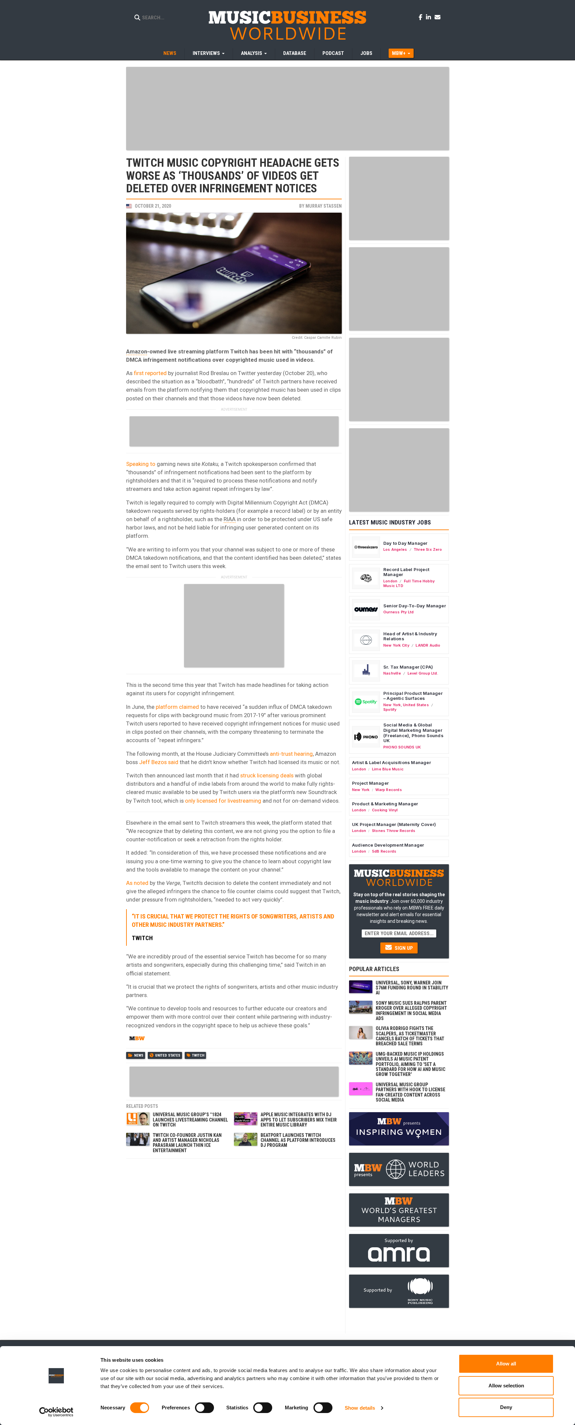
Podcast (333, 53)
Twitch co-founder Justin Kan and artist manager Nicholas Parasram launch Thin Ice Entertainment (187, 1142)
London (390, 581)
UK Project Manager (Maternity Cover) (394, 824)
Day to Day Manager (405, 543)
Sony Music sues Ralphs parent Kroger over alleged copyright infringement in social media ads (411, 1010)
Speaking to (140, 464)
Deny (506, 1407)
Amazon (136, 351)
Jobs (366, 53)
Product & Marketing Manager (385, 803)
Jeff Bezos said (158, 762)
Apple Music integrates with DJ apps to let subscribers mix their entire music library (299, 1119)
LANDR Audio (428, 645)
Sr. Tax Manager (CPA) (408, 667)
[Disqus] (234, 1245)
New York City (396, 645)
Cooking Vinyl (385, 810)
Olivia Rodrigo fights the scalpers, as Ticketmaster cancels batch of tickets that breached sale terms (410, 1036)
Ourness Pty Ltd (398, 612)
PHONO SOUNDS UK (402, 747)
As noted (137, 883)
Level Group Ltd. (423, 673)
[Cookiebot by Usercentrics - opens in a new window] (56, 1412)
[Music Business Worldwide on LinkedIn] (429, 17)
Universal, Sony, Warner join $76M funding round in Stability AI (412, 988)
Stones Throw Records (393, 830)
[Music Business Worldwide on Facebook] (422, 17)
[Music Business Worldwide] (287, 25)
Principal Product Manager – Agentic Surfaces (413, 696)
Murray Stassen (323, 206)
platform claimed (177, 707)
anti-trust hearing (291, 753)
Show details (360, 1408)
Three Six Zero (428, 549)
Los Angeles (395, 549)
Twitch (198, 1055)
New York (392, 705)
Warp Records (388, 789)
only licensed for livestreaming (222, 800)
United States (167, 1055)
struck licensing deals (266, 775)
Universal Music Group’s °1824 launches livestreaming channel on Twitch (190, 1119)
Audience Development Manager (388, 845)
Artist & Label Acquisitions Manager (391, 762)
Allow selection (506, 1385)
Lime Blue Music (388, 769)
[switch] (204, 1407)
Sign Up (403, 948)
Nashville (392, 673)
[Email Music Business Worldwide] (438, 17)
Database (294, 53)
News (169, 53)
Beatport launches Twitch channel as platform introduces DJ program (298, 1140)
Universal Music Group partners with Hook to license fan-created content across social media (410, 1092)
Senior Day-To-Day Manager (414, 605)
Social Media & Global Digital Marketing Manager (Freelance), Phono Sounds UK (413, 732)
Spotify (389, 709)
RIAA (230, 519)
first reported (149, 373)
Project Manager (370, 783)
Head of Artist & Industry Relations (410, 636)
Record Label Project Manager (406, 572)
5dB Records (384, 851)
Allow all (506, 1363)
